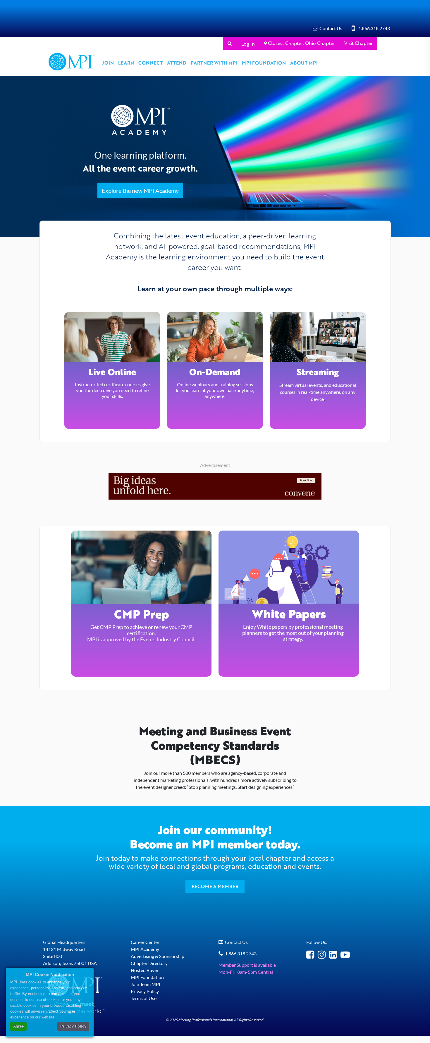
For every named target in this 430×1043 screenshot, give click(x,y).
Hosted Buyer (145, 970)
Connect (150, 62)
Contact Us (330, 28)
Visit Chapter (358, 43)
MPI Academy (145, 949)
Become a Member (215, 886)
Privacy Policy (145, 991)
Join (108, 62)
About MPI (304, 62)
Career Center (145, 942)
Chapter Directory (149, 963)
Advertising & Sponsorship (157, 956)
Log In (248, 43)
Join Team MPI (145, 984)
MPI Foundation (264, 62)
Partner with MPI (214, 62)
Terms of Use (143, 998)
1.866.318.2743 (374, 28)
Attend (176, 62)
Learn (126, 62)
